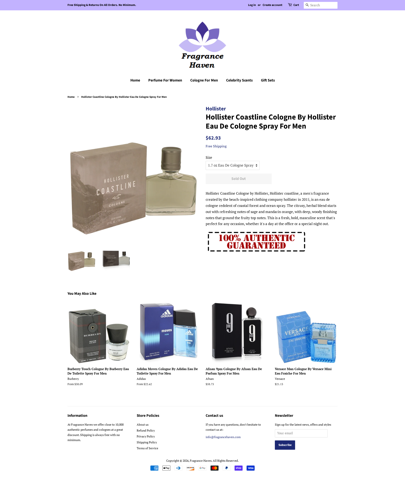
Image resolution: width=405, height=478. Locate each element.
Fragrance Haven (201, 461)
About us (142, 424)
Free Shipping (216, 146)
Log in (252, 5)
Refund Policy (146, 430)
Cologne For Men (204, 80)
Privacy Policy (146, 436)
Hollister (216, 109)
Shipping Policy (147, 442)
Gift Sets (268, 80)
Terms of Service (147, 448)
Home (135, 80)
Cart (296, 5)
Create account (272, 5)
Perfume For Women (165, 80)
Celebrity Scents (239, 80)
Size (209, 157)
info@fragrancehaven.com (223, 437)
